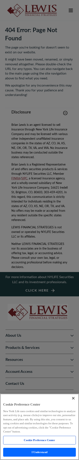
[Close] (73, 398)
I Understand (39, 452)
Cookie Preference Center (39, 440)
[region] (39, 427)
